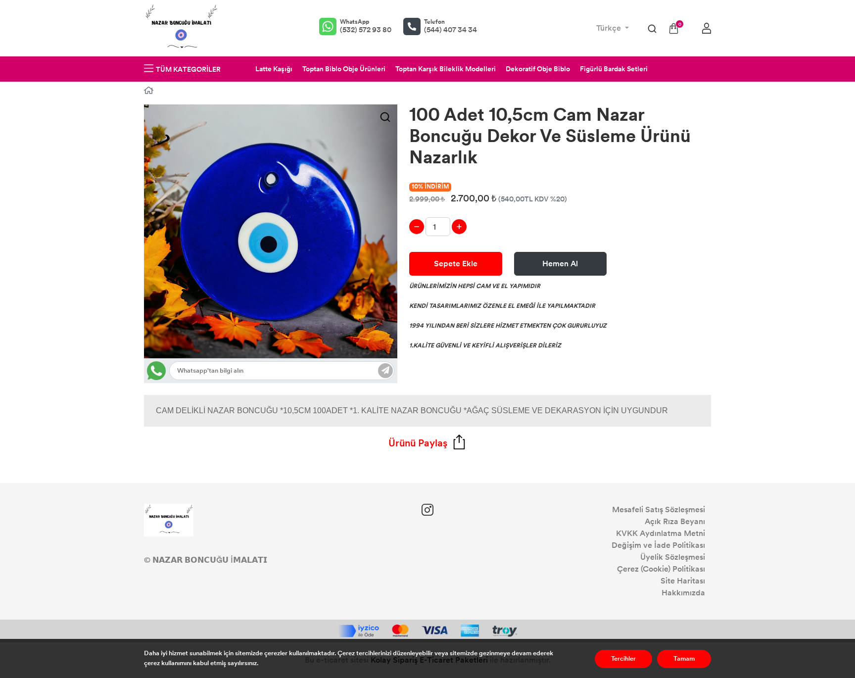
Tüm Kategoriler (188, 69)
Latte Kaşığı (273, 69)
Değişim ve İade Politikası (658, 545)
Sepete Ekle (455, 263)
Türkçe (609, 28)
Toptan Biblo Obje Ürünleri (343, 69)
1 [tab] (271, 329)
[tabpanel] (271, 231)
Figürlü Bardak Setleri (614, 69)
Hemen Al (560, 263)
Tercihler (623, 658)
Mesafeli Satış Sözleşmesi (658, 509)
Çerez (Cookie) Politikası (661, 569)
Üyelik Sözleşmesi (672, 557)
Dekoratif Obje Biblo (538, 69)
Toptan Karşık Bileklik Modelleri (445, 69)
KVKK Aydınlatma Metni (660, 533)
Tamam (684, 658)
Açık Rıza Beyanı (675, 521)
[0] (673, 28)
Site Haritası (683, 580)
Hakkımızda (683, 592)
